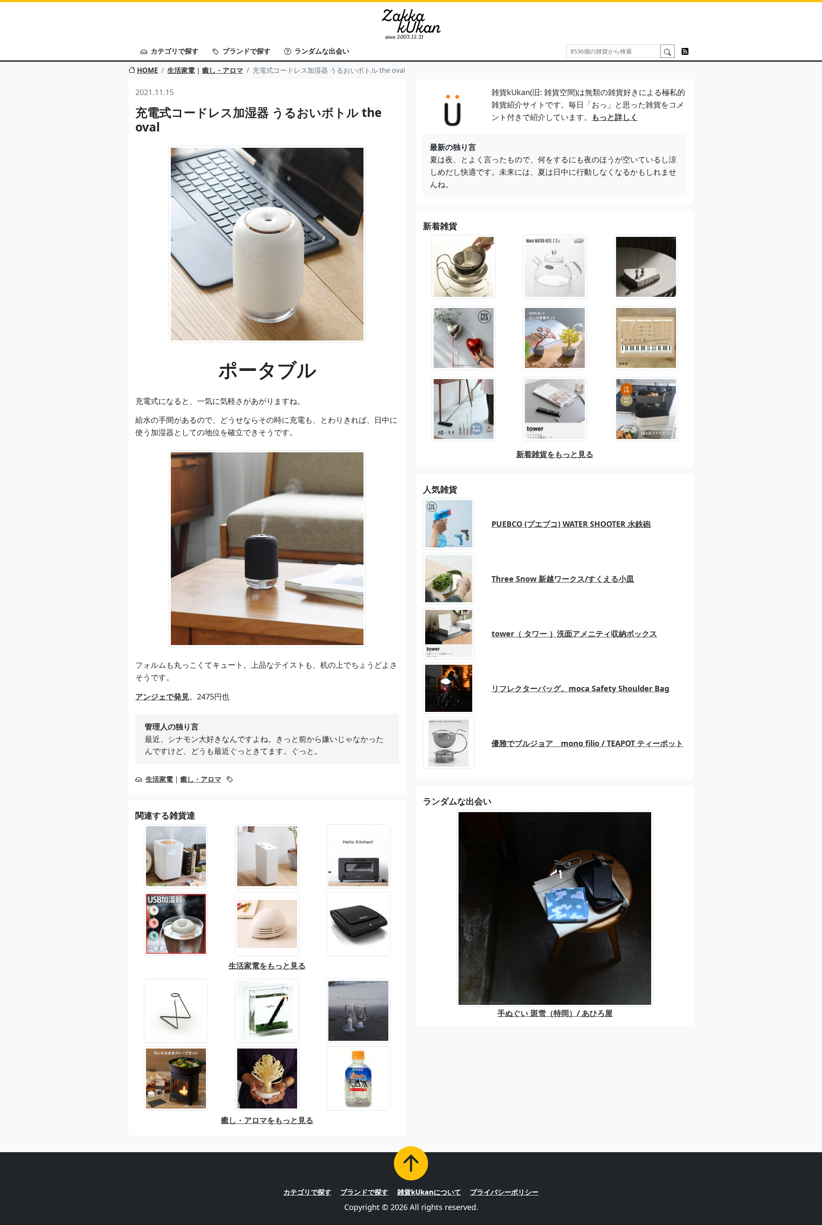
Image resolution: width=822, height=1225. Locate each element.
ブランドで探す (247, 51)
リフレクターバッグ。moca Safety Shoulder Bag (580, 688)
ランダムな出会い (322, 51)
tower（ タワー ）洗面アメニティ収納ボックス (574, 633)
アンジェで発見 (162, 696)
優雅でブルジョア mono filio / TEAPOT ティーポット (587, 743)
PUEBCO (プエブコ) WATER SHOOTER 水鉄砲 (571, 524)
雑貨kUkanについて (429, 1192)
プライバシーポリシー (504, 1192)
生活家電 (181, 70)
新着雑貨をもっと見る (554, 454)
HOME (147, 70)
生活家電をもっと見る (267, 965)
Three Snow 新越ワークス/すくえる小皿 (562, 579)
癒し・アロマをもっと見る (267, 1120)
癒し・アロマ (222, 70)
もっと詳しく (615, 117)
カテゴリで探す (175, 51)
